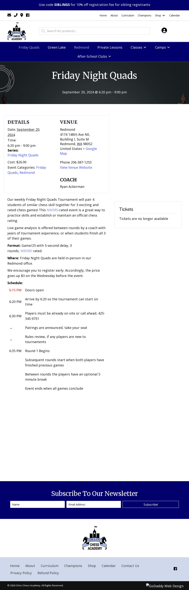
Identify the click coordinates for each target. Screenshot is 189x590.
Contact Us (130, 565)
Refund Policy (48, 573)
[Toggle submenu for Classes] (145, 47)
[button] (151, 504)
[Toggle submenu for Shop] (163, 15)
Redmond (27, 172)
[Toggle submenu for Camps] (168, 47)
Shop (92, 565)
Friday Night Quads (23, 155)
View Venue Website (76, 167)
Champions (73, 565)
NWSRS (52, 210)
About (30, 565)
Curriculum (50, 565)
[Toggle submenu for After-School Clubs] (109, 56)
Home (15, 565)
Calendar (109, 565)
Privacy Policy (21, 573)
